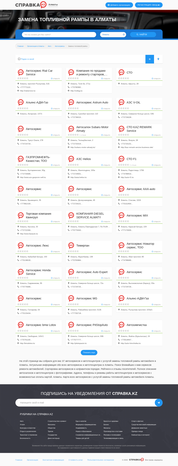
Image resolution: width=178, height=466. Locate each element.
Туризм (50, 431)
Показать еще (89, 352)
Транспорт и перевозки (28, 435)
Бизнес (106, 425)
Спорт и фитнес (137, 421)
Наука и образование (84, 431)
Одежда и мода (137, 431)
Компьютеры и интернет (140, 435)
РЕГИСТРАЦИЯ (144, 5)
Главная (18, 460)
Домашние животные (139, 428)
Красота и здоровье (111, 421)
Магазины (51, 425)
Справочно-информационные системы (90, 435)
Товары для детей (82, 438)
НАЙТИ (143, 34)
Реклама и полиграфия (112, 435)
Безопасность (25, 438)
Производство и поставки (113, 431)
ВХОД (155, 5)
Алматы (53, 4)
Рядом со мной (27, 59)
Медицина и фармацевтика (86, 425)
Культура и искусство (27, 428)
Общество (51, 428)
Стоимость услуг (76, 460)
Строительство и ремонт (57, 421)
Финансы (107, 428)
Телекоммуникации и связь (113, 438)
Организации (32, 460)
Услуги (22, 425)
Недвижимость (81, 428)
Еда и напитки (81, 421)
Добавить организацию (120, 5)
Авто (21, 421)
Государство (52, 435)
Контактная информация (53, 460)
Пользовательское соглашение (100, 460)
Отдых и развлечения (28, 431)
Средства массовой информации (143, 425)
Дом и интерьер (54, 438)
